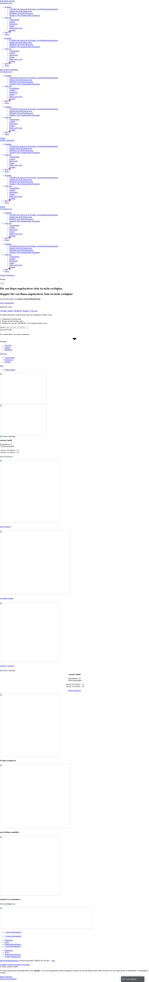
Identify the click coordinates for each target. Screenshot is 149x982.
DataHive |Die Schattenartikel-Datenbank (24, 15)
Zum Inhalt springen (7, 1)
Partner (12, 26)
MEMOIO (18, 311)
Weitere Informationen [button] (8, 979)
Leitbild (12, 22)
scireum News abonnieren (7, 666)
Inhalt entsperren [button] (6, 977)
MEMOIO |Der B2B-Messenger (21, 13)
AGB (7, 942)
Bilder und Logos (15, 28)
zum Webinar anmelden (6, 598)
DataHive (26, 311)
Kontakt (12, 30)
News (7, 34)
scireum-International (13, 932)
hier (53, 961)
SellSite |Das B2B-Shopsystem (20, 11)
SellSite (10, 311)
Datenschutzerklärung (13, 944)
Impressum (9, 940)
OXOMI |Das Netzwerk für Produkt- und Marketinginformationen (33, 9)
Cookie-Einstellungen (13, 946)
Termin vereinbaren (5, 526)
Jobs (7, 32)
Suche (2, 327)
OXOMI (3, 311)
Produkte (8, 7)
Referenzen (13, 24)
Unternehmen (14, 20)
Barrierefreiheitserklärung (9, 961)
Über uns (8, 18)
